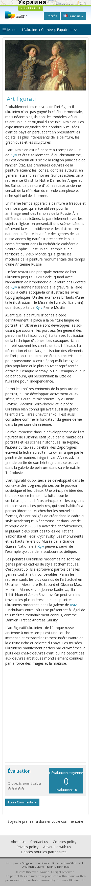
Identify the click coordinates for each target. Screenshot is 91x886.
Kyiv (13, 154)
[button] (11, 65)
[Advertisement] (45, 714)
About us (18, 841)
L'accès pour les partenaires (43, 851)
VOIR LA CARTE (31, 8)
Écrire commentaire (22, 802)
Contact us (39, 841)
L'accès (52, 16)
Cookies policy (64, 841)
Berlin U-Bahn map (58, 866)
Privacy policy (27, 846)
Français (74, 16)
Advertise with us (57, 846)
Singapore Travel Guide (36, 863)
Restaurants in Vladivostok (68, 863)
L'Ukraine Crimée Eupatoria (48, 29)
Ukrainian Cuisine (33, 866)
